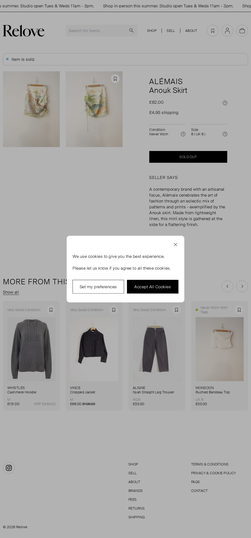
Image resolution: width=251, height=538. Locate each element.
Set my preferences (98, 286)
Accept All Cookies (152, 286)
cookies (95, 256)
